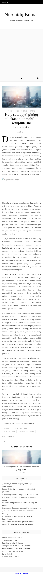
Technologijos (15, 111)
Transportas (29, 111)
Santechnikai (7, 554)
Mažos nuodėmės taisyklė (12, 537)
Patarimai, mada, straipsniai (12, 543)
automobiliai (7, 428)
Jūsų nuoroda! (10, 556)
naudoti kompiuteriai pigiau (12, 551)
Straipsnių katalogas (9, 540)
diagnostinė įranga (9, 431)
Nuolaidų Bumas (21, 14)
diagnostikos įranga (10, 284)
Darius (11, 436)
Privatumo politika (22, 574)
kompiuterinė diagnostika (26, 431)
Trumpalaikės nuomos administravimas (17, 546)
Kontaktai (6, 2)
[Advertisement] (21, 52)
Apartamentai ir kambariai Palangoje (16, 548)
